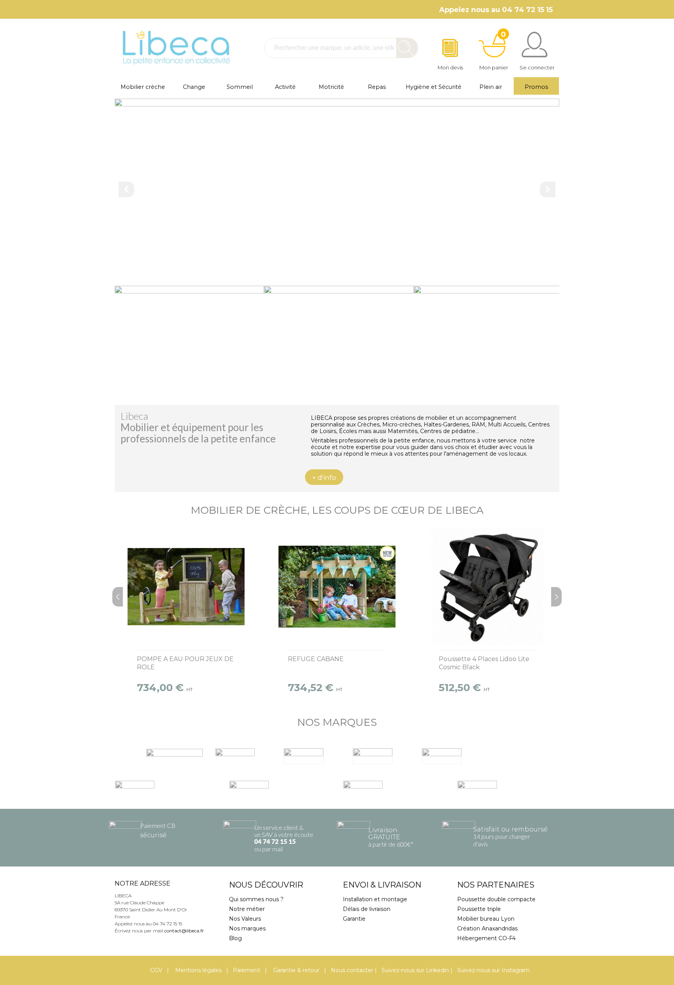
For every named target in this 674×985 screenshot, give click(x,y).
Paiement (246, 970)
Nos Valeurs (245, 918)
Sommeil (240, 86)
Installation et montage (375, 899)
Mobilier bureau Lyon (485, 918)
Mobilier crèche (143, 86)
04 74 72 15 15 (275, 842)
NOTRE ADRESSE (142, 883)
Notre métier (247, 908)
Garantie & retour (295, 970)
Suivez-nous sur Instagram (493, 970)
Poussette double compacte (496, 899)
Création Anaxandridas (487, 928)
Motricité (331, 86)
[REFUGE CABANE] (337, 586)
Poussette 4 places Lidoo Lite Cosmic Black (484, 663)
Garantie (354, 918)
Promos (536, 86)
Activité (285, 86)
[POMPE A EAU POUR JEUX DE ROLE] (186, 586)
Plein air (490, 86)
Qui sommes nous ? (256, 899)
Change (194, 86)
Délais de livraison (366, 908)
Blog (235, 938)
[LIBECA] (175, 48)
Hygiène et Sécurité (433, 86)
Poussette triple (479, 908)
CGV (156, 970)
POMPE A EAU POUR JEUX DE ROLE (185, 663)
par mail (272, 848)
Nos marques (247, 928)
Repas (377, 86)
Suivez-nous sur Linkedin (415, 970)
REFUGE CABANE (316, 659)
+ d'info (324, 477)
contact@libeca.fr (184, 931)
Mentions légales (198, 970)
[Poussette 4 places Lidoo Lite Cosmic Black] (487, 586)
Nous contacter (352, 970)
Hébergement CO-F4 (486, 938)
